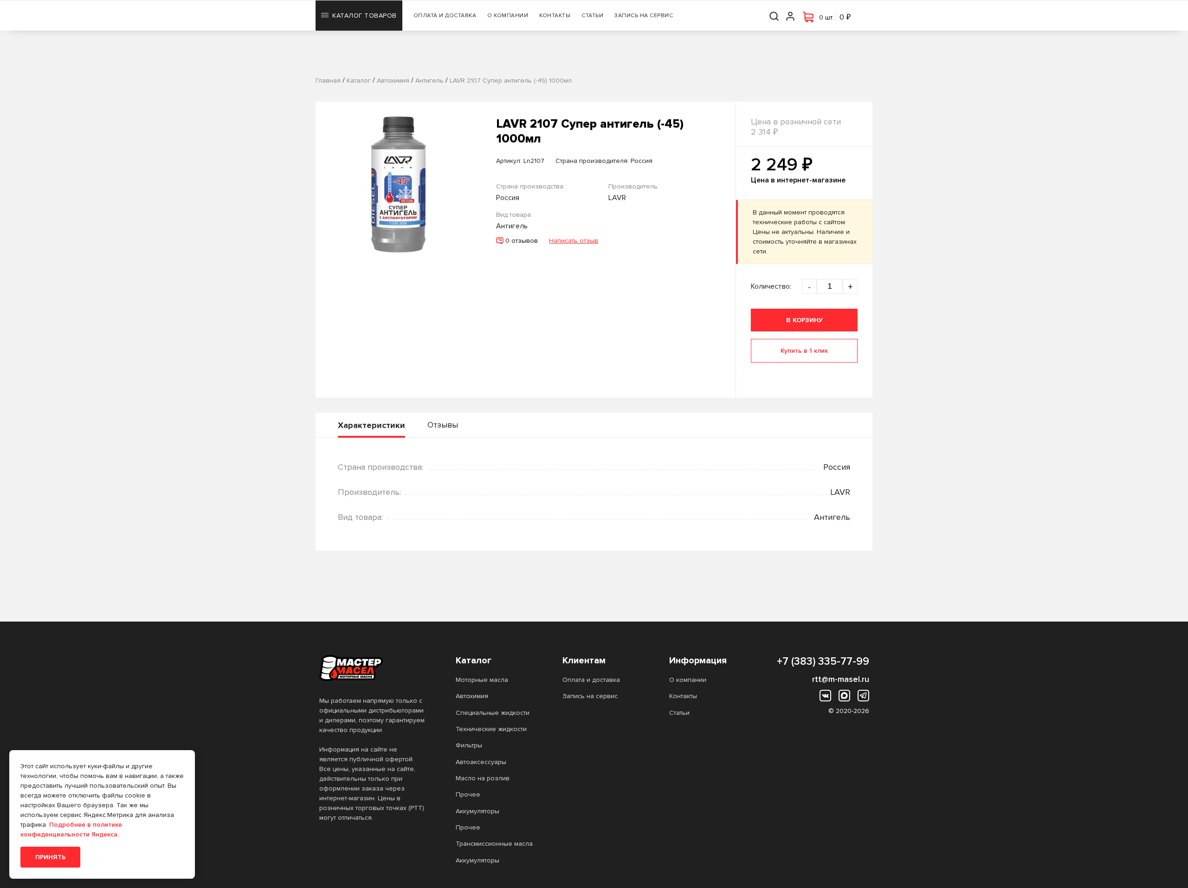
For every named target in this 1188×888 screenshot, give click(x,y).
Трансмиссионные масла (494, 844)
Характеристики (371, 425)
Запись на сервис (643, 15)
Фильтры (469, 745)
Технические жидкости (491, 729)
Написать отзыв (573, 241)
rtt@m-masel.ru (840, 679)
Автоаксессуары (481, 762)
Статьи (592, 15)
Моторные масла (482, 680)
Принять (50, 857)
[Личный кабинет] (790, 15)
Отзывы (442, 425)
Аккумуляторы (477, 811)
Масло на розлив (483, 778)
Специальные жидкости (492, 713)
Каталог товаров (364, 15)
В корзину (804, 320)
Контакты (554, 15)
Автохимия (472, 696)
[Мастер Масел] (372, 668)
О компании (507, 15)
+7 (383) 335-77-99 (823, 661)
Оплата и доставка (445, 15)
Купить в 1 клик (804, 351)
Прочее (468, 794)
